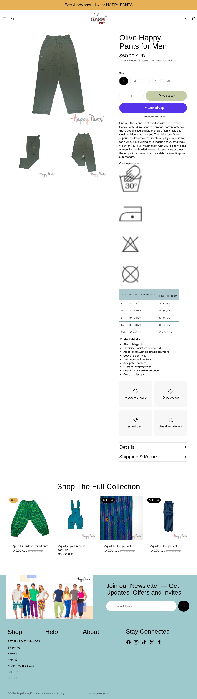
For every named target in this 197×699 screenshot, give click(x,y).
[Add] (45, 533)
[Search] (12, 18)
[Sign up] (183, 606)
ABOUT (12, 678)
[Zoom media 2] (32, 153)
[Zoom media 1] (58, 77)
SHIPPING (14, 647)
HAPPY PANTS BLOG (21, 665)
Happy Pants (22, 693)
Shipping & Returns (139, 456)
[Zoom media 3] (83, 153)
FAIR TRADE (15, 671)
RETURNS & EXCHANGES (24, 641)
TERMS (12, 653)
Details (126, 447)
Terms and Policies (99, 693)
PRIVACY (13, 659)
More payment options (153, 116)
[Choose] (91, 533)
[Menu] (4, 18)
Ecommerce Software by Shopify (47, 693)
